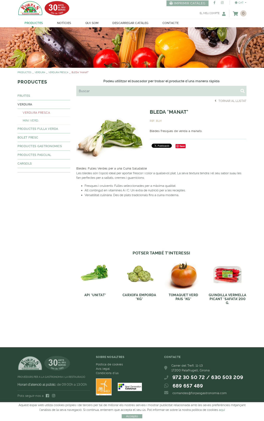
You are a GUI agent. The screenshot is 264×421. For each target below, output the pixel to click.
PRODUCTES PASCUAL (34, 154)
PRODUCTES (24, 72)
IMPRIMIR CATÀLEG (189, 3)
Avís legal (103, 368)
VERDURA (40, 72)
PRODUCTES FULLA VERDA (38, 128)
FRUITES (24, 95)
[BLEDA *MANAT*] (110, 134)
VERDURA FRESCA (58, 72)
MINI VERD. (31, 120)
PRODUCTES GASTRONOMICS (40, 146)
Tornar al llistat (232, 101)
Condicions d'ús (107, 373)
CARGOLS (25, 163)
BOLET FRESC (28, 137)
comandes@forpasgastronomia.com (199, 393)
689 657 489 (188, 386)
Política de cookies (109, 364)
